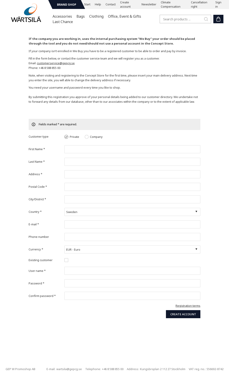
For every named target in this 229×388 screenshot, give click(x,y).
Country (35, 212)
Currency (36, 249)
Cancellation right (199, 4)
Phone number (39, 237)
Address (35, 174)
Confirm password (42, 296)
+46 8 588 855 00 (112, 369)
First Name (37, 149)
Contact (111, 4)
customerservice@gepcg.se (56, 63)
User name (37, 271)
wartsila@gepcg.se (69, 369)
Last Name (37, 162)
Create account (125, 4)
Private (74, 137)
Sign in (218, 4)
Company (96, 137)
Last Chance (63, 21)
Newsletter (149, 4)
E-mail (34, 224)
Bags (80, 16)
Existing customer (41, 260)
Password (36, 283)
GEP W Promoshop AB (20, 369)
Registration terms (188, 306)
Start (87, 4)
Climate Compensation (170, 4)
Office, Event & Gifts (124, 16)
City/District (37, 199)
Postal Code (38, 187)
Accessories (62, 16)
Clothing (96, 16)
